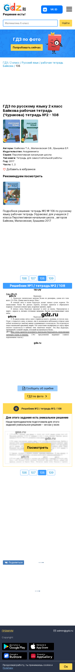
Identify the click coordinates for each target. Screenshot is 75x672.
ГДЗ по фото (35, 396)
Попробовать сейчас (27, 47)
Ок (66, 666)
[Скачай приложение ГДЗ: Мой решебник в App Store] (41, 647)
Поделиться (16, 562)
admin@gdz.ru (65, 630)
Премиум (7, 630)
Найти (66, 23)
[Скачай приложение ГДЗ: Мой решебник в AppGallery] (41, 656)
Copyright (7, 637)
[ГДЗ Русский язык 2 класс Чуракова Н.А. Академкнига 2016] (11, 193)
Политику (8, 668)
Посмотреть (37, 447)
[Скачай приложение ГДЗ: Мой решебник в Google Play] (14, 647)
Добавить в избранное (21, 169)
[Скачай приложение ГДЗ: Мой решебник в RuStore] (14, 656)
